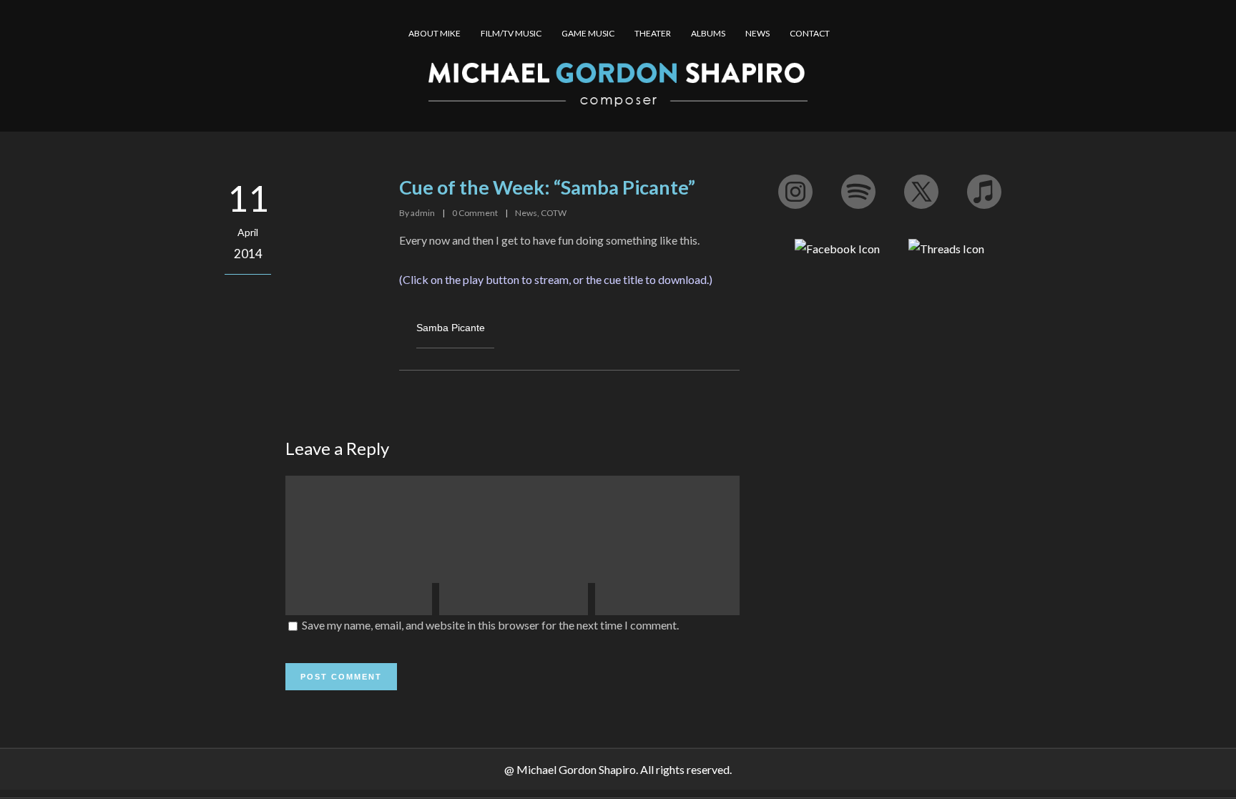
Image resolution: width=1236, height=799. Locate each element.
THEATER (652, 33)
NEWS (757, 33)
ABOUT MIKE (434, 33)
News (526, 212)
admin (423, 212)
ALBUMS (708, 33)
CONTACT (810, 33)
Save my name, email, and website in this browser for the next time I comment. (490, 625)
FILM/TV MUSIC (511, 33)
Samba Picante (450, 327)
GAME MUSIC (587, 33)
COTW (553, 212)
